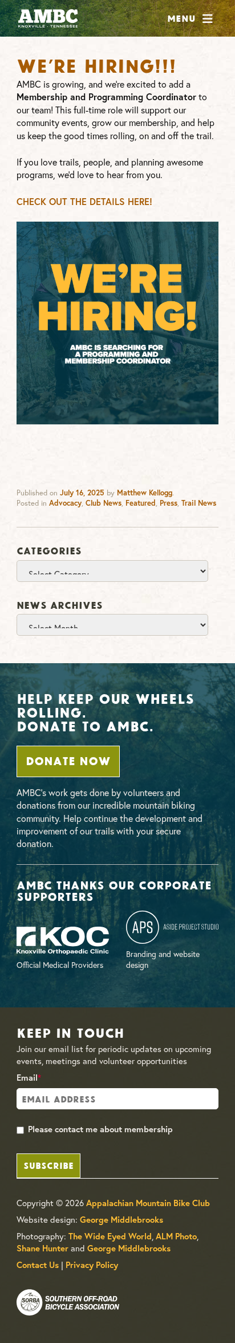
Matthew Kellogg (144, 493)
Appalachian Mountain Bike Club (148, 1203)
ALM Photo (176, 1236)
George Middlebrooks (121, 1219)
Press (168, 503)
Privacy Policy (92, 1264)
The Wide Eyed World (110, 1236)
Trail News (198, 503)
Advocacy (65, 503)
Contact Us (38, 1264)
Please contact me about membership (100, 1129)
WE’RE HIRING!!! (96, 64)
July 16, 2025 (82, 493)
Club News (103, 503)
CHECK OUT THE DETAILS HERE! (84, 201)
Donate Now (68, 760)
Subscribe (48, 1164)
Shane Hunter (42, 1248)
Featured (140, 503)
